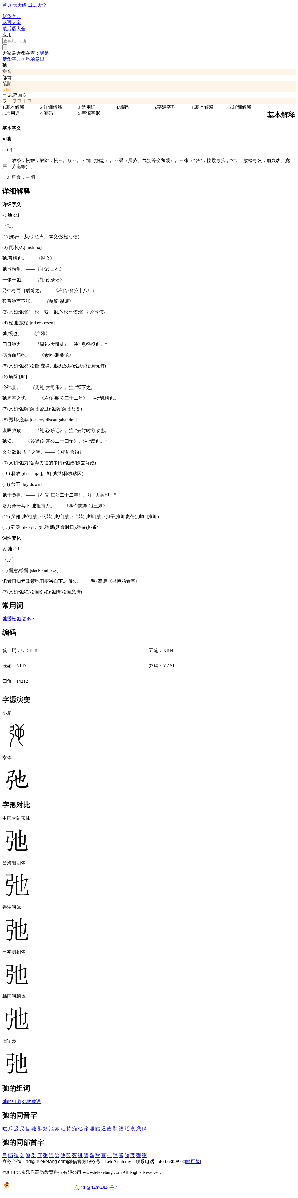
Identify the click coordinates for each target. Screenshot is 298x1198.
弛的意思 (35, 59)
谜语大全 (11, 22)
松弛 (16, 618)
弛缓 (7, 618)
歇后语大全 (14, 28)
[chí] (6, 89)
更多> (28, 618)
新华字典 (11, 59)
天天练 (20, 5)
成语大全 (37, 5)
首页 (7, 5)
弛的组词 (11, 1101)
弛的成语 (31, 1101)
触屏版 (193, 1161)
